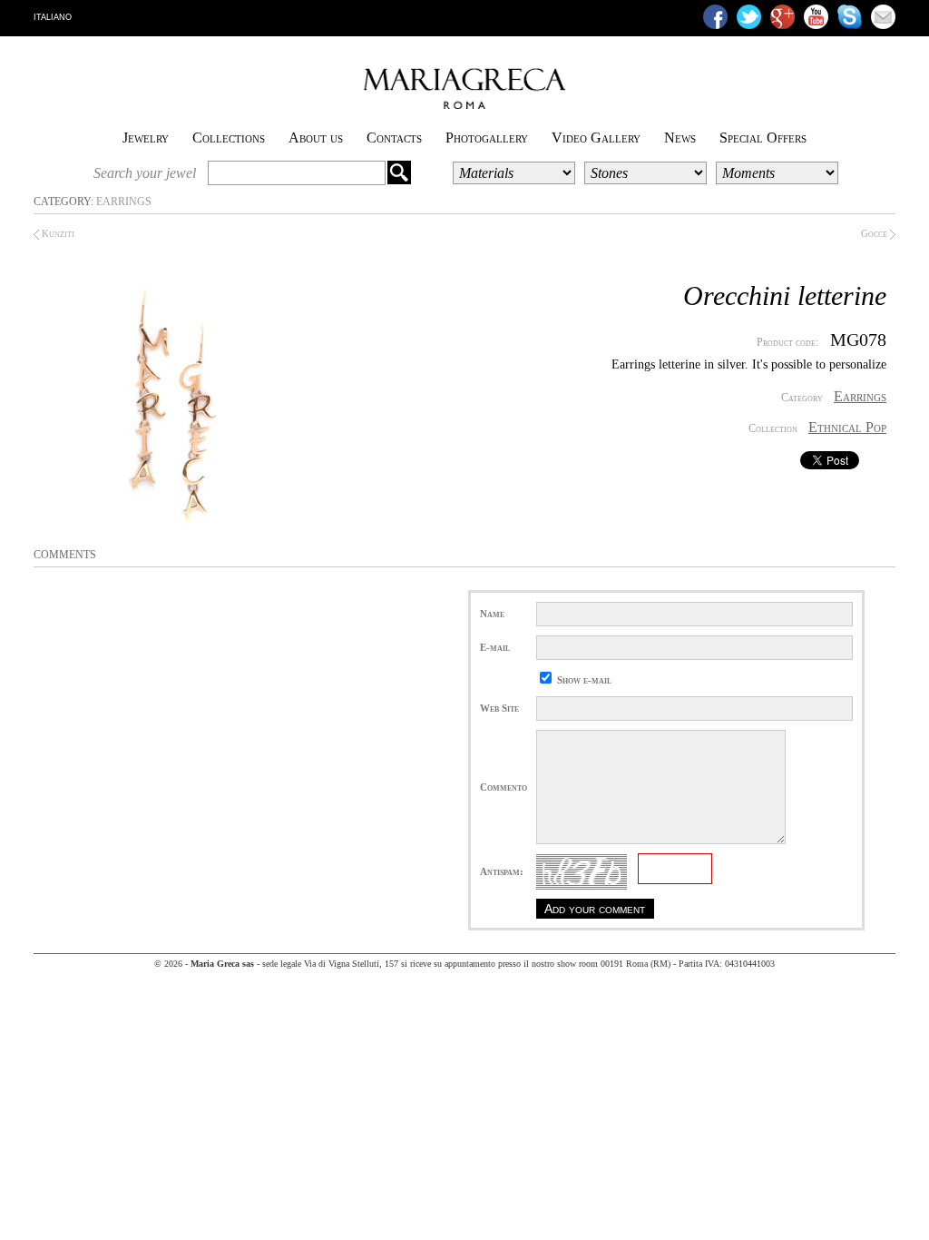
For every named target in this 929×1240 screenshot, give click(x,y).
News (680, 137)
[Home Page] (464, 105)
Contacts (394, 137)
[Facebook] (715, 17)
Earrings (124, 201)
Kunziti (56, 233)
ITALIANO (53, 17)
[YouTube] (816, 17)
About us (315, 137)
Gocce (875, 233)
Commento (503, 787)
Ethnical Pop (847, 427)
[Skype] (849, 17)
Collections (228, 137)
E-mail (495, 647)
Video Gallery (596, 137)
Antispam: (501, 871)
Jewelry (145, 137)
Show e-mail (584, 679)
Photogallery (486, 137)
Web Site (499, 708)
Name (492, 613)
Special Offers (763, 137)
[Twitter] (749, 17)
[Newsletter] (883, 17)
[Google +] (782, 17)
